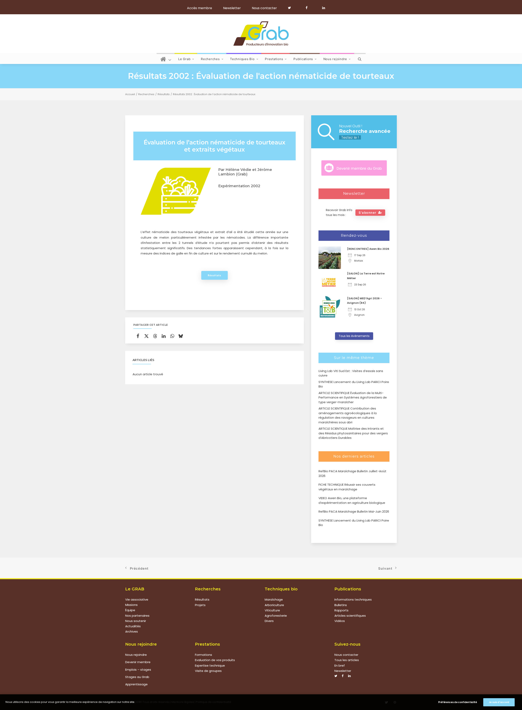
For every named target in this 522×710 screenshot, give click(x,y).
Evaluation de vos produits (215, 660)
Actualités (133, 626)
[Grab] (261, 33)
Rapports (341, 610)
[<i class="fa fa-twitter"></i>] (291, 7)
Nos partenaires (137, 615)
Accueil (130, 94)
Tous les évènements (354, 336)
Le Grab (184, 59)
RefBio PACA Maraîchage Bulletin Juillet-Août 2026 (352, 473)
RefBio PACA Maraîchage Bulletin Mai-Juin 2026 (354, 511)
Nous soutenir (135, 621)
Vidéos (339, 621)
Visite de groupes (208, 671)
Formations (203, 655)
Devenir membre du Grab (359, 168)
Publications (303, 59)
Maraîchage (274, 599)
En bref (339, 665)
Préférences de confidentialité (457, 702)
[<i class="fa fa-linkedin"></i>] (323, 7)
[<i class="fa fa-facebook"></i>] (308, 7)
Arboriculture (274, 605)
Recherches (210, 59)
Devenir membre (137, 662)
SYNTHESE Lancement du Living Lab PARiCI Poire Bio (354, 522)
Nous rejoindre (335, 59)
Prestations (274, 59)
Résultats (164, 94)
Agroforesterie (276, 615)
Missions (131, 605)
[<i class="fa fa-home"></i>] (166, 58)
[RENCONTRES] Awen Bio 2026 (368, 249)
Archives (131, 632)
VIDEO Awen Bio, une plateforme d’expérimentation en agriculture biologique (352, 500)
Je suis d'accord (499, 702)
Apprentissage (136, 684)
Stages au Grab (137, 677)
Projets (200, 605)
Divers (269, 621)
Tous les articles (346, 660)
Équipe (130, 610)
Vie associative (136, 599)
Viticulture (272, 610)
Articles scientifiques (350, 615)
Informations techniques (353, 599)
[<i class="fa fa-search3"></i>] (360, 58)
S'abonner (367, 213)
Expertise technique (210, 665)
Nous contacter (264, 8)
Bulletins (340, 605)
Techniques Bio (242, 59)
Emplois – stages (138, 669)
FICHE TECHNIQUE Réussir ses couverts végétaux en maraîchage (347, 486)
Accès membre (199, 8)
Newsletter (232, 8)
